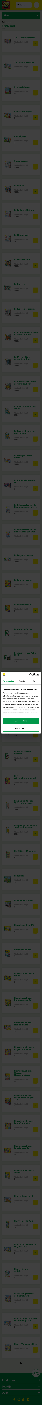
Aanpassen (19, 728)
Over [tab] (35, 681)
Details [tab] (22, 681)
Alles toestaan (21, 721)
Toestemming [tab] (8, 681)
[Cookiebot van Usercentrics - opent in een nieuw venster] (29, 674)
